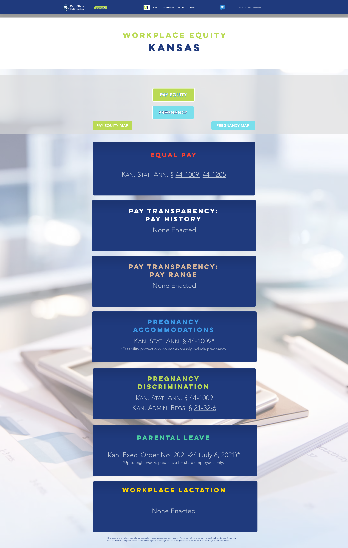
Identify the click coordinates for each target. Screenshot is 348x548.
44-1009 (187, 174)
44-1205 (214, 174)
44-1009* (201, 341)
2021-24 (185, 455)
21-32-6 (205, 408)
